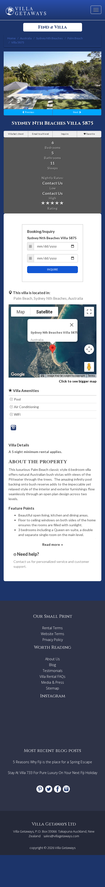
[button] (52, 348)
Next (76, 112)
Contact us (22, 561)
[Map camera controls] (89, 349)
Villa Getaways (65, 848)
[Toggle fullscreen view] (89, 312)
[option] (52, 80)
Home (11, 38)
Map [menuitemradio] (21, 311)
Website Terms (52, 633)
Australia (75, 298)
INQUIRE (52, 269)
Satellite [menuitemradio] (44, 311)
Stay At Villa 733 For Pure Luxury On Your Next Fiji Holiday (52, 772)
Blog (52, 664)
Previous (29, 112)
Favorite (90, 134)
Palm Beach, (23, 298)
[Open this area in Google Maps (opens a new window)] (18, 374)
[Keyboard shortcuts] (42, 376)
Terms (91, 375)
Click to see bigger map (77, 381)
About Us (52, 659)
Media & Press (52, 682)
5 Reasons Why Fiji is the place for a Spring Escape (52, 762)
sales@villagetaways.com (61, 836)
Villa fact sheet (16, 134)
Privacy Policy (52, 639)
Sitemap (52, 688)
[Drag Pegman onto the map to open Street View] (89, 367)
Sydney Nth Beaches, (50, 298)
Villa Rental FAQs (52, 676)
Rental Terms (52, 628)
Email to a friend (40, 134)
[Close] (72, 325)
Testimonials (53, 670)
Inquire (65, 134)
